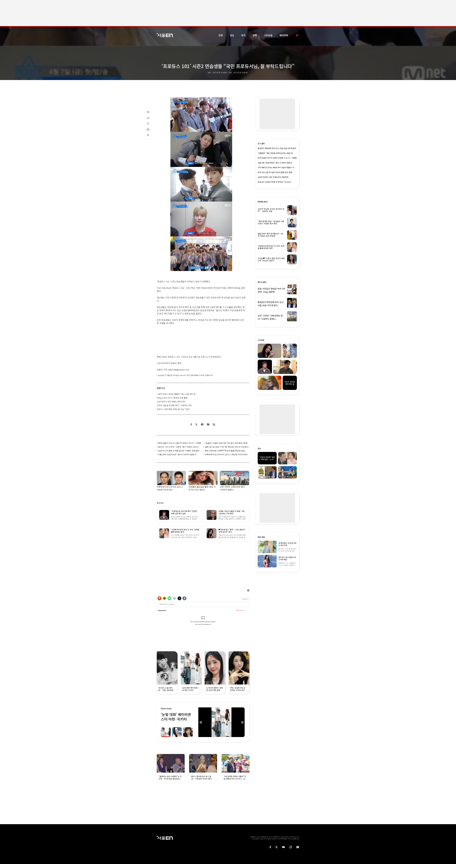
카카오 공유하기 (202, 424)
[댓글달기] (148, 123)
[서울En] (165, 35)
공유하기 (148, 117)
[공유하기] (148, 117)
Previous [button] (201, 722)
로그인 (297, 837)
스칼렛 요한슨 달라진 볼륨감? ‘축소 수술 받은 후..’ (177, 394)
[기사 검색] (295, 35)
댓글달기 (148, 123)
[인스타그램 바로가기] (290, 847)
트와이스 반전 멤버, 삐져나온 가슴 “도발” (173, 409)
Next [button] (242, 722)
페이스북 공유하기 (191, 424)
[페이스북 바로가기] (270, 847)
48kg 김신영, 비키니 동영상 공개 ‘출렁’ (172, 397)
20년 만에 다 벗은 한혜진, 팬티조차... (171, 401)
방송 (232, 35)
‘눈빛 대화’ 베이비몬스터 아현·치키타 (176, 717)
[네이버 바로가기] (297, 847)
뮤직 (243, 35)
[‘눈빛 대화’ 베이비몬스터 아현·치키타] (221, 722)
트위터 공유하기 (196, 424)
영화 (255, 35)
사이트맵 (291, 837)
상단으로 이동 (148, 135)
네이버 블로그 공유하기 (208, 424)
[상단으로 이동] (148, 135)
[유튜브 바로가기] (283, 847)
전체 (220, 35)
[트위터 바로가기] (276, 847)
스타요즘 (268, 35)
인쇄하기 (148, 129)
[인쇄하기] (148, 129)
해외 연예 (261, 537)
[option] (221, 722)
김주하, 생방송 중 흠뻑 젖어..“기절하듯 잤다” (174, 405)
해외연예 (284, 35)
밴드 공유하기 (214, 424)
